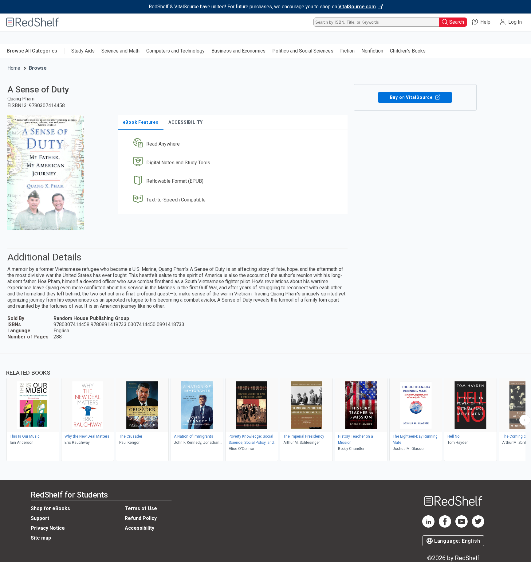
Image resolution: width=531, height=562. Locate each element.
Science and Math (120, 51)
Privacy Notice (48, 528)
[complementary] (265, 408)
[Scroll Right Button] (524, 420)
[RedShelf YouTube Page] (461, 526)
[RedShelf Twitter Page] (478, 526)
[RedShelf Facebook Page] (445, 526)
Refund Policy (141, 518)
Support (40, 518)
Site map (41, 538)
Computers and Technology (175, 51)
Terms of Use (141, 508)
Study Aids (83, 51)
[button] (234, 144)
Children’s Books (408, 51)
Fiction (347, 51)
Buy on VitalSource (412, 97)
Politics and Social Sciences (302, 51)
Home (13, 68)
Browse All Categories (32, 51)
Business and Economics (238, 51)
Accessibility (139, 528)
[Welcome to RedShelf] (33, 22)
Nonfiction (372, 51)
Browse (38, 68)
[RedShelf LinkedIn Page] (428, 526)
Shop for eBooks (50, 508)
